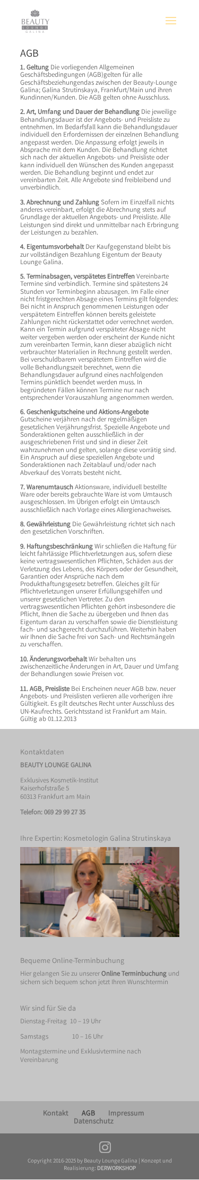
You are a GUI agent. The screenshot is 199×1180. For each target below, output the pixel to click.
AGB (88, 1113)
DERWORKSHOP (116, 1168)
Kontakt (55, 1113)
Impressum (126, 1113)
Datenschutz (94, 1120)
